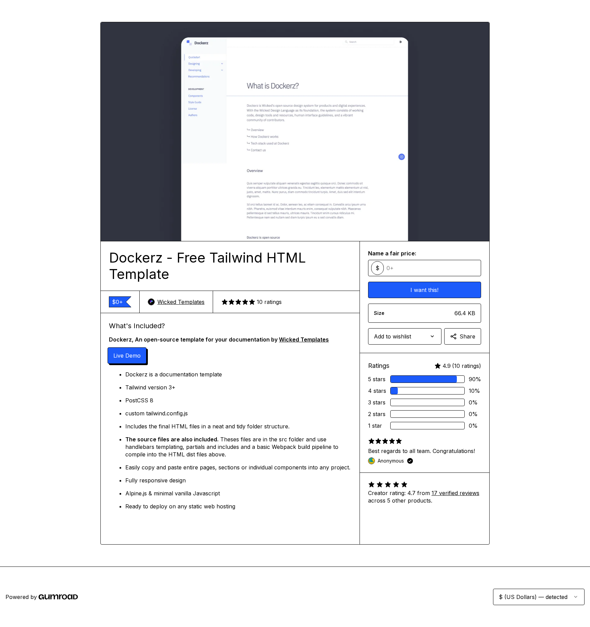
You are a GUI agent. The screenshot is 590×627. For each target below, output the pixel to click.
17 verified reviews (455, 493)
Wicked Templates (181, 301)
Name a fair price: (392, 253)
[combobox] (404, 336)
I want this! (424, 289)
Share (467, 336)
